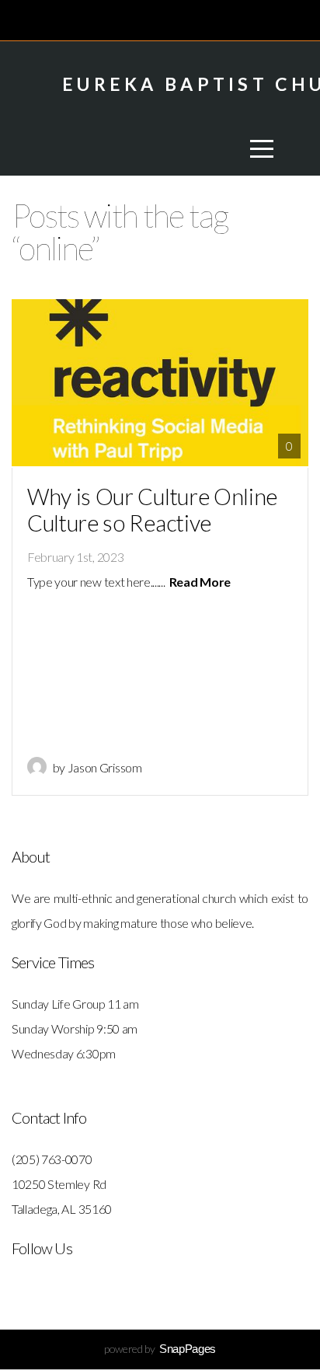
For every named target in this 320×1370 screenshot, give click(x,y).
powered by (160, 1348)
